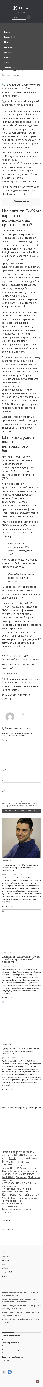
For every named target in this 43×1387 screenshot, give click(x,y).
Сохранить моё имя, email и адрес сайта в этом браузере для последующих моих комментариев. (20, 804)
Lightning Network (25, 1165)
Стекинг (7, 62)
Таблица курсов (10, 68)
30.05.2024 (6, 1058)
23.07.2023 (6, 75)
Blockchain (8, 47)
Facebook (20, 1161)
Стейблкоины (12, 1206)
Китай (34, 1183)
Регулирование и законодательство (12, 1202)
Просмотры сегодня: (11, 1343)
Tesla (4, 1171)
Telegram (33, 1168)
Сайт (4, 791)
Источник (7, 698)
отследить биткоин (7, 1212)
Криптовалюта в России (9, 1186)
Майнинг (7, 57)
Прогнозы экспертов (31, 1198)
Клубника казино (8, 1229)
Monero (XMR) (5, 1168)
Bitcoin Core (5, 1158)
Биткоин (8, 1177)
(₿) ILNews (21, 8)
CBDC (12, 1158)
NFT (12, 1167)
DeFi (27, 1158)
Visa (15, 1171)
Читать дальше (7, 1089)
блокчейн (28, 1209)
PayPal (19, 1167)
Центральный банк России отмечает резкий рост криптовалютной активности (21, 1051)
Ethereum (8, 1161)
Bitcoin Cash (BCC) (31, 1155)
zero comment (18, 1058)
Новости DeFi (9, 37)
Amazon (4, 1155)
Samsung (26, 1168)
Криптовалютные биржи (16, 1188)
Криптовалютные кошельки (15, 1191)
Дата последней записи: (12, 1357)
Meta (33, 1165)
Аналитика (8, 52)
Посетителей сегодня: (12, 1350)
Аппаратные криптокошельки (28, 1171)
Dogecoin (34, 1158)
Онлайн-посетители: (11, 1335)
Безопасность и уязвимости (18, 1174)
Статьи (4, 1276)
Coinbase (20, 1158)
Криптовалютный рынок (20, 1194)
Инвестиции (7, 1180)
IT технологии (8, 1164)
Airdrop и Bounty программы (18, 1151)
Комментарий (8, 740)
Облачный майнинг (18, 1198)
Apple (10, 1155)
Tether (10, 1171)
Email (4, 780)
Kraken (17, 1165)
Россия (4, 1206)
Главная (7, 32)
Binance (19, 1154)
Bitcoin (7, 42)
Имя (4, 770)
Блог (3, 1264)
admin (21, 714)
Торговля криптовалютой (13, 1209)
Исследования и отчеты (16, 1183)
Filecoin (27, 1162)
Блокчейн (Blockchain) (28, 1177)
